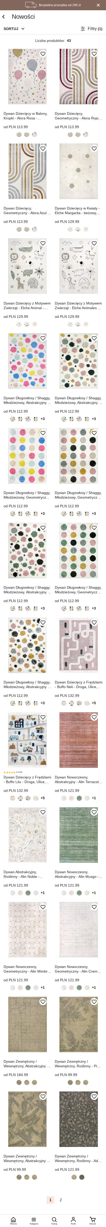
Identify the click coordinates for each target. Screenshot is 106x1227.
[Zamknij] (98, 5)
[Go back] (3, 17)
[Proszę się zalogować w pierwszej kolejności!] (43, 53)
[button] (14, 28)
